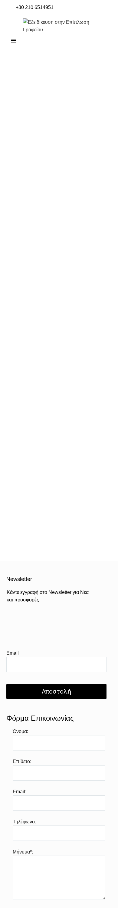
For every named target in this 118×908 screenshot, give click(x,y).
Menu (13, 40)
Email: (19, 791)
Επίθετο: (22, 761)
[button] (30, 7)
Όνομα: (20, 731)
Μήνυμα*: (23, 851)
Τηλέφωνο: (24, 821)
